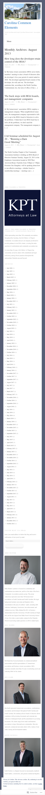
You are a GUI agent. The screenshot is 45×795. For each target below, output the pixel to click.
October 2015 (11, 430)
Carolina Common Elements (18, 25)
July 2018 (9, 355)
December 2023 (11, 301)
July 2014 (9, 469)
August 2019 (10, 328)
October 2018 (11, 352)
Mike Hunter (21, 64)
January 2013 (10, 518)
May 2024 (10, 292)
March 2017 (10, 391)
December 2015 (11, 424)
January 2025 (10, 283)
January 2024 (10, 298)
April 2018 (10, 364)
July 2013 (9, 499)
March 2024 (10, 295)
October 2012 (11, 523)
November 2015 (11, 427)
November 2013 (11, 487)
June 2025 (10, 274)
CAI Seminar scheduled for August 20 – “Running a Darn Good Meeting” (22, 138)
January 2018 (10, 370)
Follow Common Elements (14, 546)
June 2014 (10, 472)
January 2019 (10, 343)
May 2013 (10, 505)
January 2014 (10, 484)
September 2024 (11, 289)
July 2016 (9, 409)
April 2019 (10, 340)
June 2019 (10, 334)
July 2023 (9, 304)
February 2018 (11, 367)
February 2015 (11, 448)
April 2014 (10, 478)
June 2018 (10, 358)
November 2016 (11, 397)
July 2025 (9, 271)
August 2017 (10, 382)
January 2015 (10, 451)
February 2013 (11, 515)
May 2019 (10, 337)
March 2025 (10, 277)
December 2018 (11, 346)
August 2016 (10, 406)
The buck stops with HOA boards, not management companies (22, 97)
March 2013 (10, 512)
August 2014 (10, 466)
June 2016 (10, 412)
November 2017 (11, 373)
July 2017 (9, 385)
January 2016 (10, 421)
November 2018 (11, 349)
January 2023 (10, 310)
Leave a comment (10, 104)
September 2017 (11, 379)
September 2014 (11, 463)
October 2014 (11, 460)
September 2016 (11, 403)
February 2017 (11, 394)
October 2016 (11, 400)
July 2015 (9, 436)
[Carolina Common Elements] (23, 19)
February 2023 (11, 307)
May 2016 (10, 415)
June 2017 (10, 388)
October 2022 (11, 316)
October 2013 (11, 490)
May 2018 (10, 361)
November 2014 (11, 457)
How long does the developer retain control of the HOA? (22, 60)
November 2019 (11, 322)
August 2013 (10, 497)
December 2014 (11, 454)
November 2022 (11, 313)
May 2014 (10, 475)
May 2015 (10, 439)
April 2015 (10, 442)
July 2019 (9, 331)
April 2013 (10, 508)
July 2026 (9, 268)
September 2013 (11, 493)
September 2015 (11, 433)
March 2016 (10, 418)
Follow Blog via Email (15, 530)
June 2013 (10, 502)
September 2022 (11, 319)
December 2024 (11, 286)
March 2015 (10, 445)
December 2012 (11, 520)
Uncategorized (32, 64)
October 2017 (11, 376)
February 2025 (11, 280)
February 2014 (11, 481)
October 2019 (11, 325)
